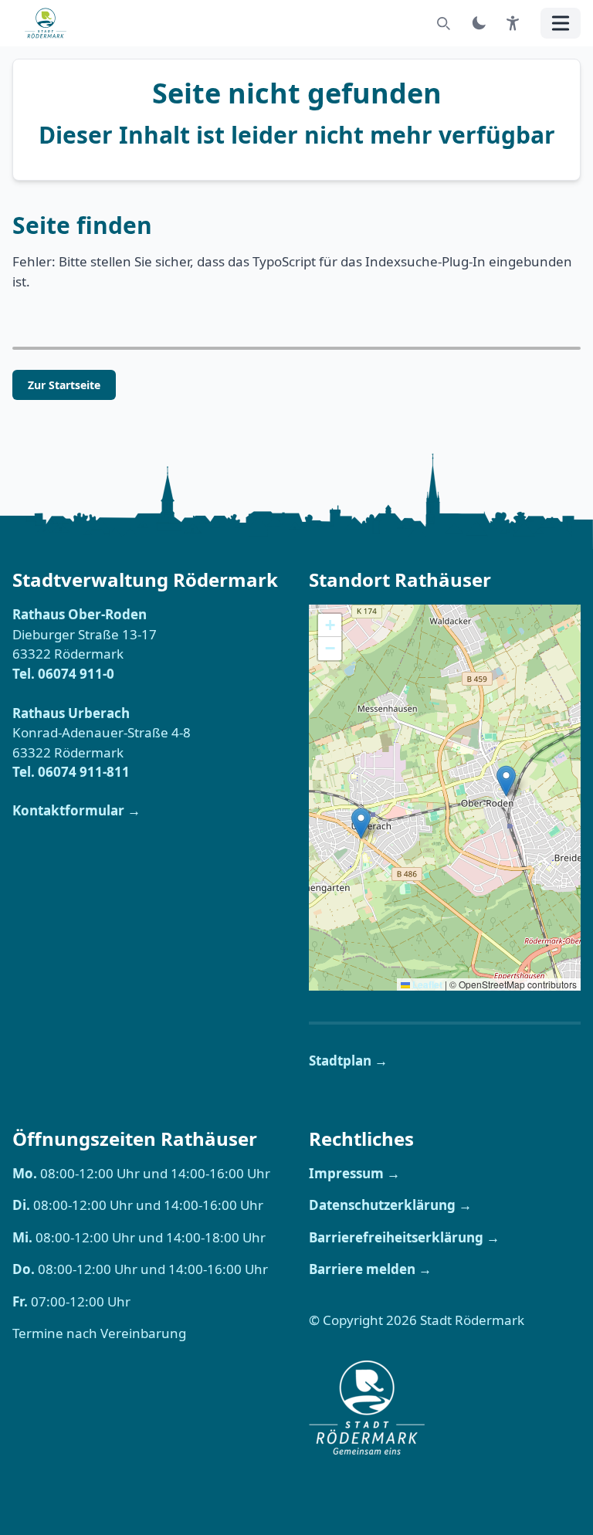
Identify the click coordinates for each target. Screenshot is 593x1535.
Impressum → (354, 1173)
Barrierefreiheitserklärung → (404, 1237)
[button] (361, 823)
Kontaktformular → (76, 810)
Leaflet (426, 984)
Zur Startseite (64, 385)
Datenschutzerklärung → (390, 1205)
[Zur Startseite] (50, 23)
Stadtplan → (348, 1060)
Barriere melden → (370, 1269)
